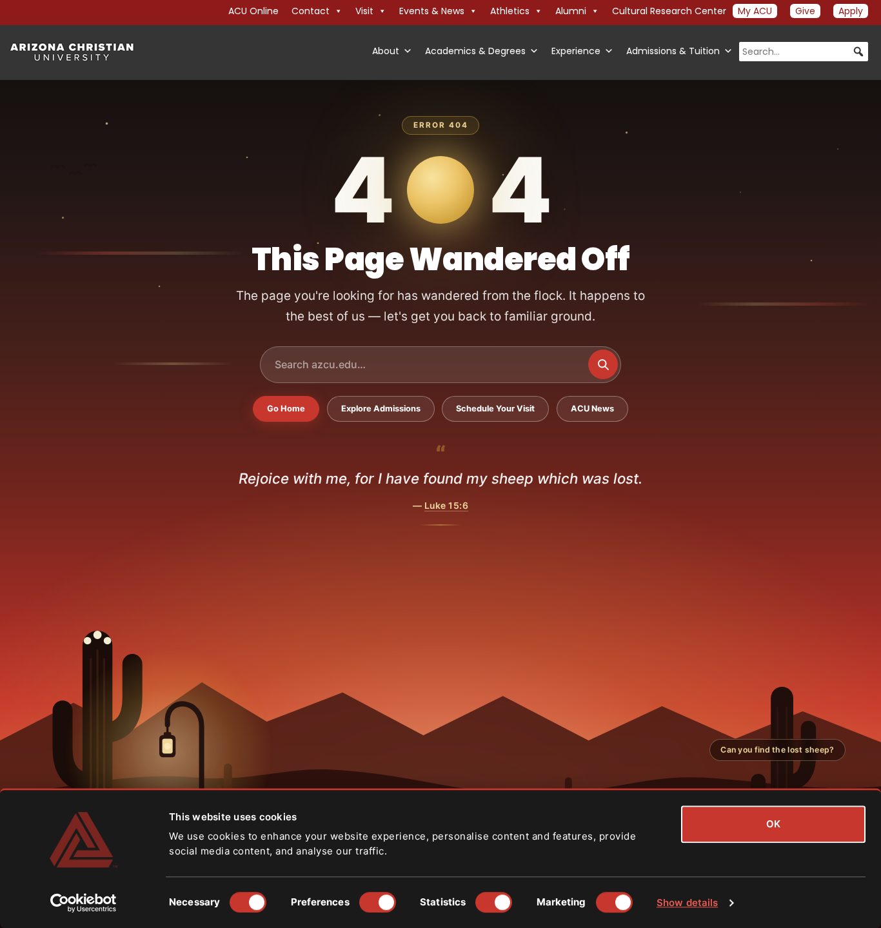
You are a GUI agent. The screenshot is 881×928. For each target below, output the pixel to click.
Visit (364, 11)
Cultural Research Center (669, 11)
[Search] (603, 364)
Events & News (431, 11)
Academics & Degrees (475, 50)
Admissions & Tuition (673, 50)
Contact (311, 11)
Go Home (286, 408)
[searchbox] (803, 51)
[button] (858, 51)
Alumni (570, 11)
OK (773, 824)
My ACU (755, 11)
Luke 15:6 (446, 505)
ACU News (592, 408)
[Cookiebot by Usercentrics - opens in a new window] (83, 903)
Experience (575, 50)
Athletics (510, 11)
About (385, 50)
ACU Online (253, 11)
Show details (687, 902)
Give (805, 11)
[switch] (377, 902)
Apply (850, 11)
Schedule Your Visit (495, 408)
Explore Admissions (381, 408)
